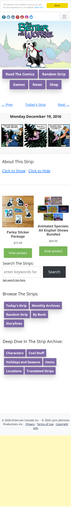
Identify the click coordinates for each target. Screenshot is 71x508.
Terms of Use (45, 424)
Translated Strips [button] (40, 371)
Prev (7, 104)
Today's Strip (35, 104)
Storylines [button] (14, 323)
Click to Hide (39, 170)
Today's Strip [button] (16, 305)
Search (54, 271)
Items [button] (49, 362)
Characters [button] (14, 353)
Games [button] (19, 84)
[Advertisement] (35, 470)
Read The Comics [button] (20, 74)
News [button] (37, 84)
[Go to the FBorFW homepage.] (35, 29)
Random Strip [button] (54, 74)
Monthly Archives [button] (46, 305)
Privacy (30, 424)
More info (39, 7)
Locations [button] (14, 371)
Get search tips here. (14, 280)
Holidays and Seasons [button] (23, 362)
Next (63, 104)
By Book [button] (39, 314)
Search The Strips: (18, 263)
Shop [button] (54, 84)
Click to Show (14, 170)
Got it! (57, 5)
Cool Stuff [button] (36, 353)
